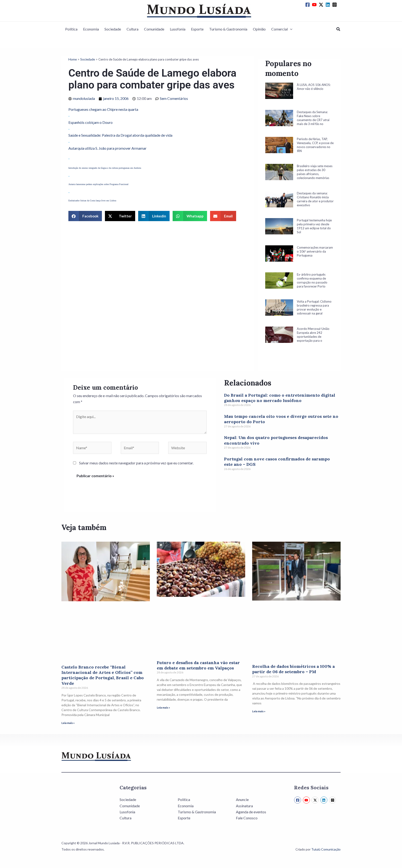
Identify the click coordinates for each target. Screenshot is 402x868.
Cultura (132, 29)
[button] (290, 29)
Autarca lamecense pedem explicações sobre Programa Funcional (98, 184)
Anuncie (242, 799)
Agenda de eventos (251, 812)
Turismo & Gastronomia (228, 29)
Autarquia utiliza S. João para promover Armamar (107, 148)
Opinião (259, 29)
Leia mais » (68, 723)
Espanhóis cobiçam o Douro (90, 122)
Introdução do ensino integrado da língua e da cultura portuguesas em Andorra (104, 168)
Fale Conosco (247, 818)
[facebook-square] (308, 4)
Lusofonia (177, 29)
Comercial (279, 29)
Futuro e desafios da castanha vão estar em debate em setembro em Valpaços (198, 665)
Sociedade (112, 29)
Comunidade (154, 29)
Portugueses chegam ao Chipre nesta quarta (103, 109)
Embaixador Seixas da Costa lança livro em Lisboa (92, 200)
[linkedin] (328, 4)
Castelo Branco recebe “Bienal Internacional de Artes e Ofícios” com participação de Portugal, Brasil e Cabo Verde (102, 675)
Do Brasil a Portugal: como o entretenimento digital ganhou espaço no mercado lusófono (279, 397)
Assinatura (244, 806)
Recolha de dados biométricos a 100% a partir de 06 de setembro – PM (293, 669)
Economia (91, 29)
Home (72, 59)
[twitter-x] (322, 4)
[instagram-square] (335, 4)
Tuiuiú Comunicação (326, 849)
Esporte (197, 29)
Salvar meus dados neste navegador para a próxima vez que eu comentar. (136, 463)
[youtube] (315, 4)
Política (71, 29)
